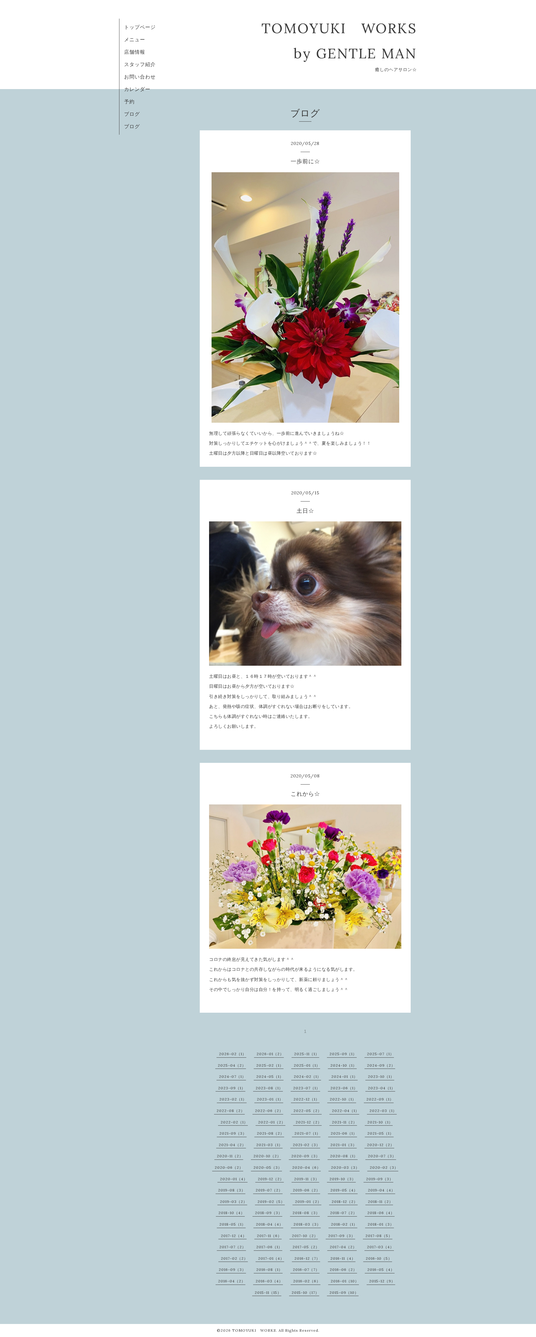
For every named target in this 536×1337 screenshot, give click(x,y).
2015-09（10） (344, 1292)
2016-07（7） (306, 1269)
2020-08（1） (344, 1156)
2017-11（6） (269, 1235)
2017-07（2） (232, 1247)
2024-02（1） (307, 1076)
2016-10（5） (379, 1258)
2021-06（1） (344, 1133)
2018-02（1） (344, 1224)
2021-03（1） (269, 1144)
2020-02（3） (384, 1167)
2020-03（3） (345, 1167)
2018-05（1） (232, 1224)
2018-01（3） (381, 1224)
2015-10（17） (305, 1292)
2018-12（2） (345, 1201)
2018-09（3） (268, 1212)
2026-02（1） (232, 1053)
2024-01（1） (344, 1076)
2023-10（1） (381, 1076)
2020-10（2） (267, 1156)
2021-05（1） (380, 1133)
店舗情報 (134, 52)
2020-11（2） (230, 1156)
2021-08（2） (270, 1133)
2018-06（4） (381, 1212)
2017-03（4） (380, 1247)
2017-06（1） (269, 1247)
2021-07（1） (307, 1133)
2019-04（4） (381, 1190)
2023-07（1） (306, 1088)
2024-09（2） (381, 1065)
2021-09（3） (233, 1133)
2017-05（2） (306, 1247)
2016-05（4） (381, 1269)
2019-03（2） (233, 1201)
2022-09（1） (380, 1099)
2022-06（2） (269, 1110)
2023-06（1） (344, 1088)
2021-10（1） (380, 1122)
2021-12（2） (309, 1122)
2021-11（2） (344, 1122)
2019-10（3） (342, 1179)
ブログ (132, 114)
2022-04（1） (345, 1110)
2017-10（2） (305, 1235)
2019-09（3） (379, 1179)
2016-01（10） (345, 1281)
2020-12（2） (380, 1144)
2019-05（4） (344, 1190)
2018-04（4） (269, 1224)
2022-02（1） (234, 1122)
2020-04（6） (306, 1167)
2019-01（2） (308, 1201)
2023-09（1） (231, 1088)
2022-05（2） (307, 1110)
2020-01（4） (234, 1179)
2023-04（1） (381, 1088)
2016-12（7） (307, 1258)
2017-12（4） (234, 1235)
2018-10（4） (231, 1212)
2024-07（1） (232, 1076)
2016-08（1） (269, 1269)
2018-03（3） (307, 1224)
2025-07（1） (380, 1053)
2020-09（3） (305, 1156)
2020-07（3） (382, 1156)
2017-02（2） (234, 1258)
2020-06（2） (229, 1167)
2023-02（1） (233, 1099)
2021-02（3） (306, 1144)
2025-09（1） (343, 1053)
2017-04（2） (343, 1247)
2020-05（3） (267, 1167)
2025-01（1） (307, 1065)
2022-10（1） (343, 1099)
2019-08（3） (231, 1190)
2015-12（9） (382, 1281)
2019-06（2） (306, 1190)
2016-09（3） (232, 1269)
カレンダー (137, 89)
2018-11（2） (380, 1201)
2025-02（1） (270, 1065)
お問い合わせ (140, 77)
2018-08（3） (306, 1212)
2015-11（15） (268, 1292)
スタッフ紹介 (140, 64)
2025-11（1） (306, 1053)
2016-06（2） (343, 1269)
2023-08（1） (269, 1088)
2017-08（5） (378, 1235)
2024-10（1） (343, 1065)
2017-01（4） (271, 1258)
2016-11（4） (342, 1258)
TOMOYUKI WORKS (254, 1330)
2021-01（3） (343, 1144)
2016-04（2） (231, 1281)
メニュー (134, 39)
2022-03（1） (383, 1110)
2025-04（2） (232, 1065)
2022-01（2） (271, 1122)
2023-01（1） (270, 1099)
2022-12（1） (306, 1099)
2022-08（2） (231, 1110)
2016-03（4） (269, 1281)
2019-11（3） (306, 1179)
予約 (129, 101)
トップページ (140, 27)
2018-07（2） (343, 1212)
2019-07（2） (269, 1190)
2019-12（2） (271, 1179)
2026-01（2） (270, 1053)
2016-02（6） (306, 1281)
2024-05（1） (270, 1076)
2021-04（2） (232, 1144)
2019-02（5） (271, 1201)
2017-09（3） (341, 1235)
